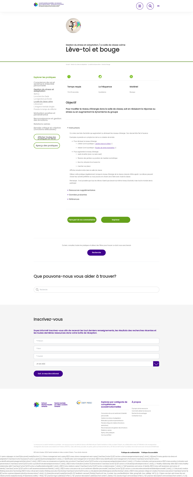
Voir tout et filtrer (106, 435)
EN (158, 6)
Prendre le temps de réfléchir (45, 109)
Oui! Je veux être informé (48, 374)
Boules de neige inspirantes (104, 148)
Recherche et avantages (139, 413)
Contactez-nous (137, 416)
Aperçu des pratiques (47, 145)
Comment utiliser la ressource (141, 411)
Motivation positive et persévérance (44, 114)
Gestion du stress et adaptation (44, 90)
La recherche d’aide (41, 96)
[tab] (112, 128)
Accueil (68, 64)
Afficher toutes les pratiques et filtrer (47, 138)
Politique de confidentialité (130, 452)
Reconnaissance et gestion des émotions (47, 119)
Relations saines (42, 124)
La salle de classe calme (43, 101)
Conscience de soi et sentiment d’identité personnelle (44, 84)
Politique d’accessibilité (149, 452)
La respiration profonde (43, 99)
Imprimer (116, 220)
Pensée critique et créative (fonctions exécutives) (47, 128)
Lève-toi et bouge (106, 64)
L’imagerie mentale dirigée (44, 106)
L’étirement (38, 104)
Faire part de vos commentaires (82, 220)
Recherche (99, 252)
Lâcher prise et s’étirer (103, 144)
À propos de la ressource (140, 408)
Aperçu (36, 94)
